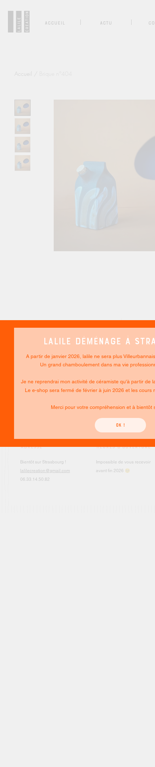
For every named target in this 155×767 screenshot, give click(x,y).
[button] (120, 425)
